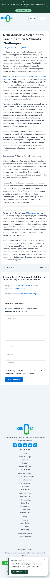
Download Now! (23, 11)
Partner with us (19, 572)
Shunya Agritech (33, 213)
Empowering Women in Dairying (25, 294)
